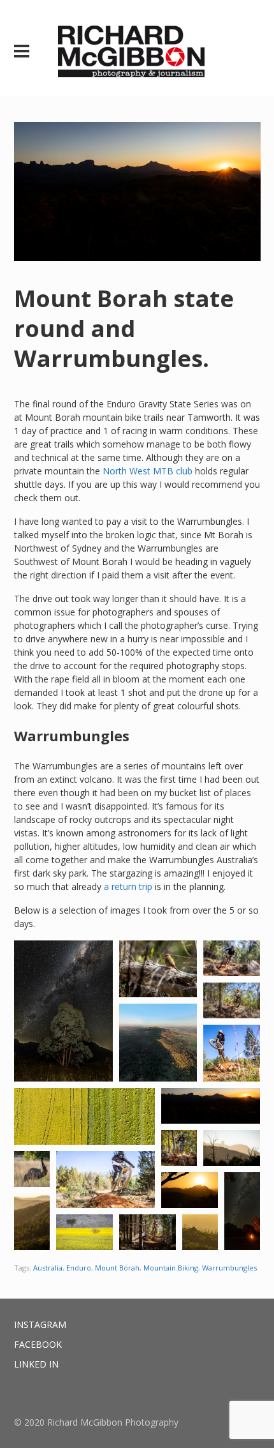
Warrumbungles (229, 1267)
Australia (47, 1267)
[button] (63, 1011)
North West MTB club (147, 471)
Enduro (78, 1267)
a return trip (128, 886)
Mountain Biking (170, 1267)
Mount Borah (117, 1267)
